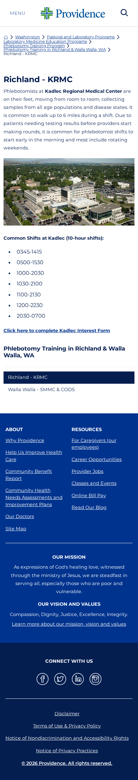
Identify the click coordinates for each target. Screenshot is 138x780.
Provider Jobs (87, 471)
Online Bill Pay (89, 495)
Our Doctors (19, 516)
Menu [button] (17, 13)
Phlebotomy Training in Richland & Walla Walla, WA (55, 50)
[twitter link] (60, 679)
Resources (87, 429)
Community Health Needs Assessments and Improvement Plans (34, 497)
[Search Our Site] (124, 13)
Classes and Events (94, 483)
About (14, 429)
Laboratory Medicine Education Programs (45, 42)
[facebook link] (42, 679)
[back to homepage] (6, 37)
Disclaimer (67, 714)
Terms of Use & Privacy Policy (67, 726)
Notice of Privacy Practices (67, 751)
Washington (27, 37)
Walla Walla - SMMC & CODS (41, 389)
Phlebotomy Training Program (34, 46)
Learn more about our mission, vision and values (69, 624)
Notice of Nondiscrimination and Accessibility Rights (67, 738)
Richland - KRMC (27, 377)
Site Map (15, 529)
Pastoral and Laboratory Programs (81, 37)
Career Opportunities (97, 459)
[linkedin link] (78, 679)
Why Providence (24, 440)
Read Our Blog (89, 507)
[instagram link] (95, 679)
